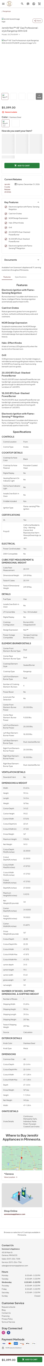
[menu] (3, 3)
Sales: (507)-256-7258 (11, 1259)
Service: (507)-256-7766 (12, 1262)
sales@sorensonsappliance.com (15, 1265)
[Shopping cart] (39, 4)
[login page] (34, 4)
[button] (28, 4)
